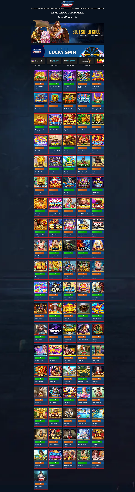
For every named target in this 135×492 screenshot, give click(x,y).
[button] (103, 60)
